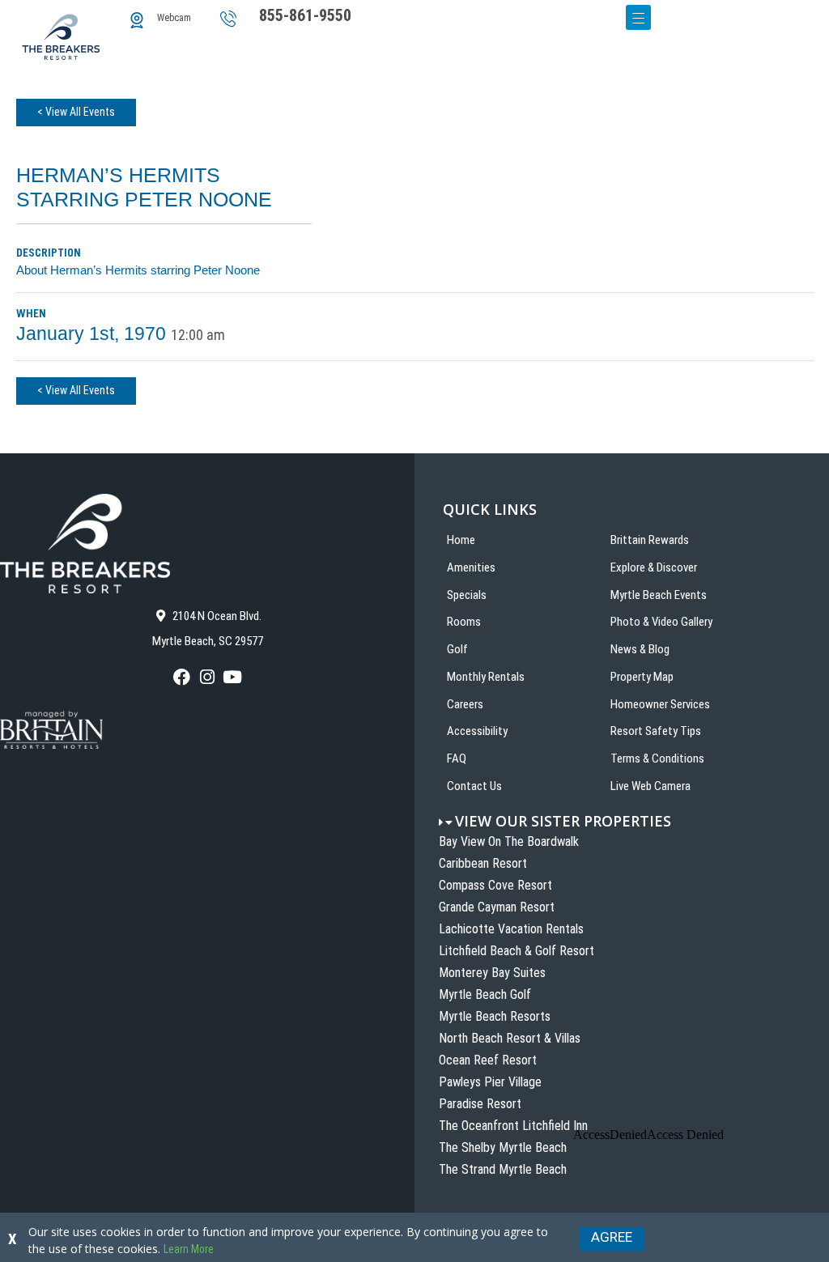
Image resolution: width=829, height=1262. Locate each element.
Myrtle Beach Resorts (495, 1016)
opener (638, 17)
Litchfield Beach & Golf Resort (516, 950)
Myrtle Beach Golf (485, 994)
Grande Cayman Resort (497, 907)
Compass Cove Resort (495, 885)
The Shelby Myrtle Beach (503, 1147)
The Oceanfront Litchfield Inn (513, 1125)
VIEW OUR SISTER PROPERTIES (563, 821)
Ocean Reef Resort (488, 1060)
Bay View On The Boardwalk (509, 841)
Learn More (189, 1249)
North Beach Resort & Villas (509, 1038)
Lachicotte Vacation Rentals (511, 929)
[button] (634, 821)
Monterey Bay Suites (492, 972)
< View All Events (76, 111)
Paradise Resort (480, 1103)
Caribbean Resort (483, 863)
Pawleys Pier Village (490, 1082)
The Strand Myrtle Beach (503, 1169)
